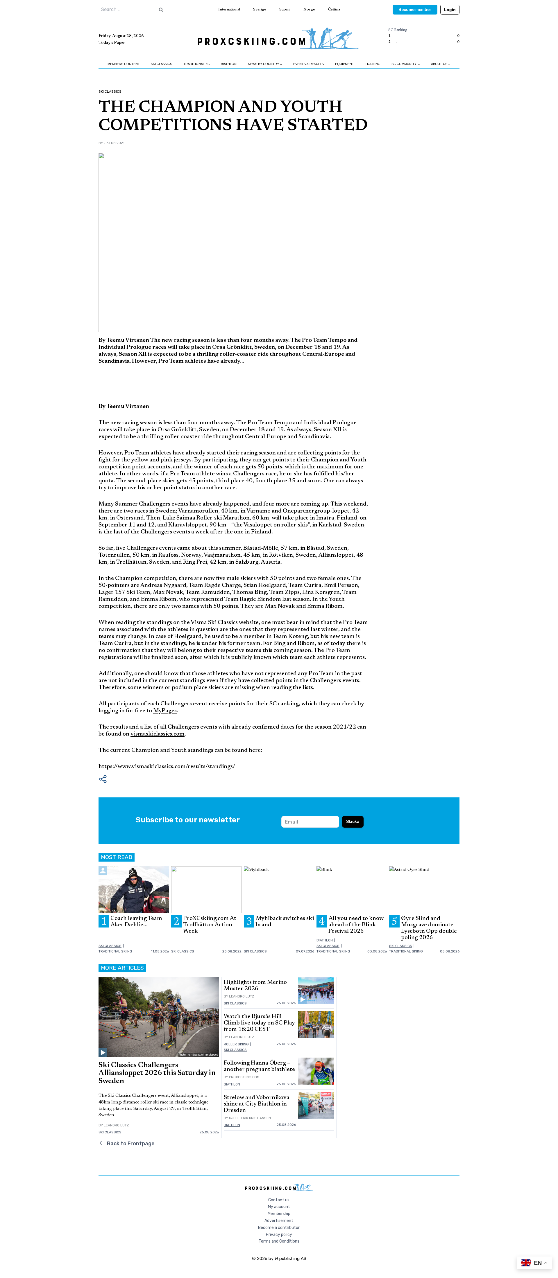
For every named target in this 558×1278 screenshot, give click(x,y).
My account (279, 1206)
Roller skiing (236, 1044)
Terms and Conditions (279, 1241)
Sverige (259, 9)
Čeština (334, 9)
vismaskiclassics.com (157, 734)
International (229, 9)
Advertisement (278, 1220)
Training (372, 64)
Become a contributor (279, 1227)
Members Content (124, 64)
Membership (279, 1213)
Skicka (353, 821)
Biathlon (229, 64)
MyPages (165, 711)
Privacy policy (279, 1234)
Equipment (344, 64)
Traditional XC (196, 64)
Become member (415, 9)
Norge (309, 9)
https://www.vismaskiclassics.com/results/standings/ (167, 767)
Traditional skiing (115, 951)
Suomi (284, 9)
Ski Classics (161, 64)
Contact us (278, 1200)
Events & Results (308, 64)
